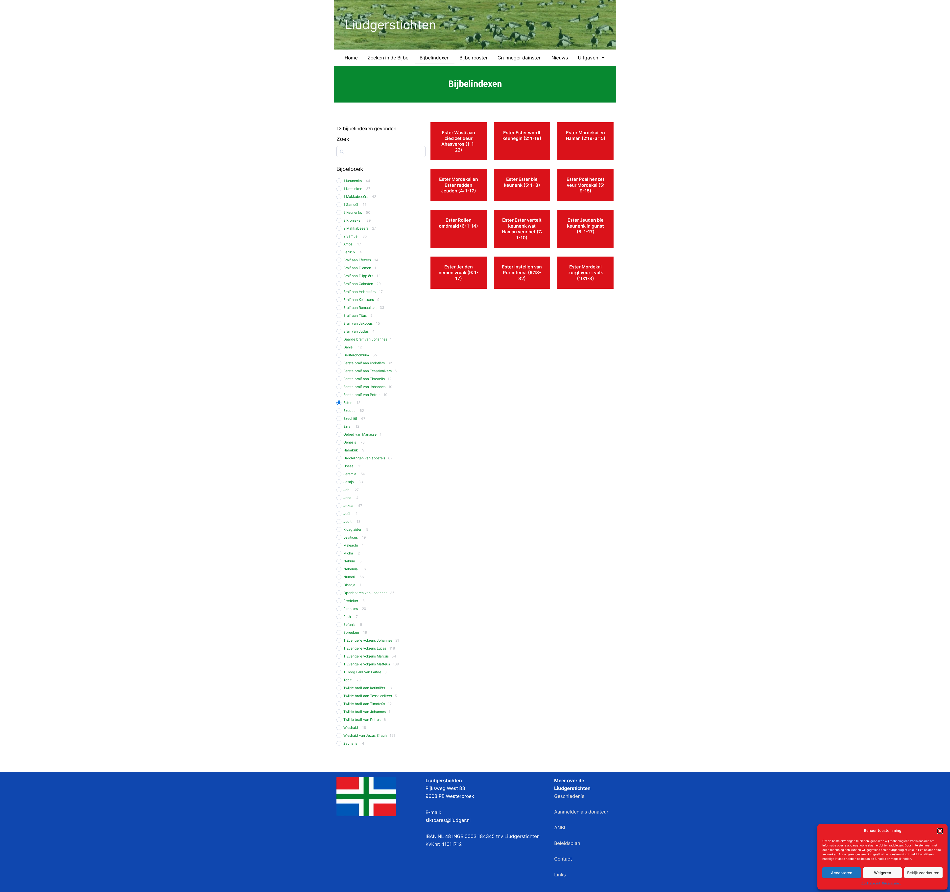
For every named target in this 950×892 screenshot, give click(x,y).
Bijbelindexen (435, 58)
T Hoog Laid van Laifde (362, 672)
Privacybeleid (891, 883)
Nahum (349, 561)
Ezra (347, 426)
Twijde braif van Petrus (361, 719)
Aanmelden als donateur (581, 812)
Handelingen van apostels (364, 458)
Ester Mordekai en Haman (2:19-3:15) (585, 135)
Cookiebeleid (870, 883)
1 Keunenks (352, 181)
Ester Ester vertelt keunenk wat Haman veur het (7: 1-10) (522, 228)
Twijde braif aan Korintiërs (364, 688)
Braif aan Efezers (357, 260)
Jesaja (348, 482)
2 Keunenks (352, 212)
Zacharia (350, 743)
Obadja (349, 585)
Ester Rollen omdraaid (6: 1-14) (458, 222)
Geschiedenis (569, 796)
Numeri (349, 577)
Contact (563, 859)
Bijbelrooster (473, 58)
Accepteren (841, 872)
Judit (347, 521)
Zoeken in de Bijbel (389, 58)
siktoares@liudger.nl (448, 820)
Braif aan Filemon (357, 268)
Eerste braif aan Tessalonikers (367, 371)
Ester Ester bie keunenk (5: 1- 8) (522, 182)
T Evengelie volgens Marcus (366, 656)
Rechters (350, 608)
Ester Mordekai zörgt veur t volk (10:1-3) (585, 272)
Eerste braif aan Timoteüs (364, 379)
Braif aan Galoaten (358, 284)
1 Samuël (350, 204)
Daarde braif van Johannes (365, 339)
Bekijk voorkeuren (923, 872)
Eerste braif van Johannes (364, 387)
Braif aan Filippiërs (358, 276)
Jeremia (349, 474)
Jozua (348, 505)
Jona (347, 498)
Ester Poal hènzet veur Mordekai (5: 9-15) (585, 185)
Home (351, 58)
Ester (347, 402)
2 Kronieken (352, 220)
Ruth (347, 616)
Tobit (347, 680)
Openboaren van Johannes (365, 593)
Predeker (350, 601)
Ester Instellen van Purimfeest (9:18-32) (522, 272)
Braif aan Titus (355, 315)
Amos (347, 244)
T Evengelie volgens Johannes (367, 640)
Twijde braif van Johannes (364, 711)
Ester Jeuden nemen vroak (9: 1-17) (458, 272)
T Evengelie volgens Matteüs (366, 664)
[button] (940, 830)
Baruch (349, 252)
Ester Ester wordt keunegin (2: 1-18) (521, 135)
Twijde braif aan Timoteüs (364, 704)
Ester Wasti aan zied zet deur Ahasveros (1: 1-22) (458, 141)
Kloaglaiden (352, 529)
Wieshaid (350, 727)
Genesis (349, 442)
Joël (346, 513)
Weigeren (882, 872)
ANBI (559, 828)
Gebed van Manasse (360, 434)
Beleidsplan (567, 843)
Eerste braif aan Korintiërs (364, 363)
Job (346, 490)
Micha (348, 553)
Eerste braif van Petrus (361, 395)
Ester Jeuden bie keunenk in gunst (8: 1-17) (585, 225)
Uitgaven (588, 58)
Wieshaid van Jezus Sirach (365, 735)
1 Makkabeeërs (355, 196)
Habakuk (350, 450)
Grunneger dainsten (520, 58)
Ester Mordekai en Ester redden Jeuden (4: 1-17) (458, 185)
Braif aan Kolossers (358, 299)
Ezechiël (350, 418)
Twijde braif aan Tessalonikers (367, 696)
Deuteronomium (356, 355)
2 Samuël (350, 236)
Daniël (348, 347)
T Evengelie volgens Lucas (364, 648)
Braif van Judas (356, 331)
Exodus (349, 410)
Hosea (348, 466)
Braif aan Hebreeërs (359, 291)
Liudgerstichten (390, 25)
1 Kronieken (352, 188)
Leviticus (350, 537)
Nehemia (350, 569)
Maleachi (350, 545)
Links (560, 875)
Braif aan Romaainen (360, 307)
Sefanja (349, 624)
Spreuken (351, 632)
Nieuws (559, 58)
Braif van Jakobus (358, 323)
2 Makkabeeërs (355, 228)
